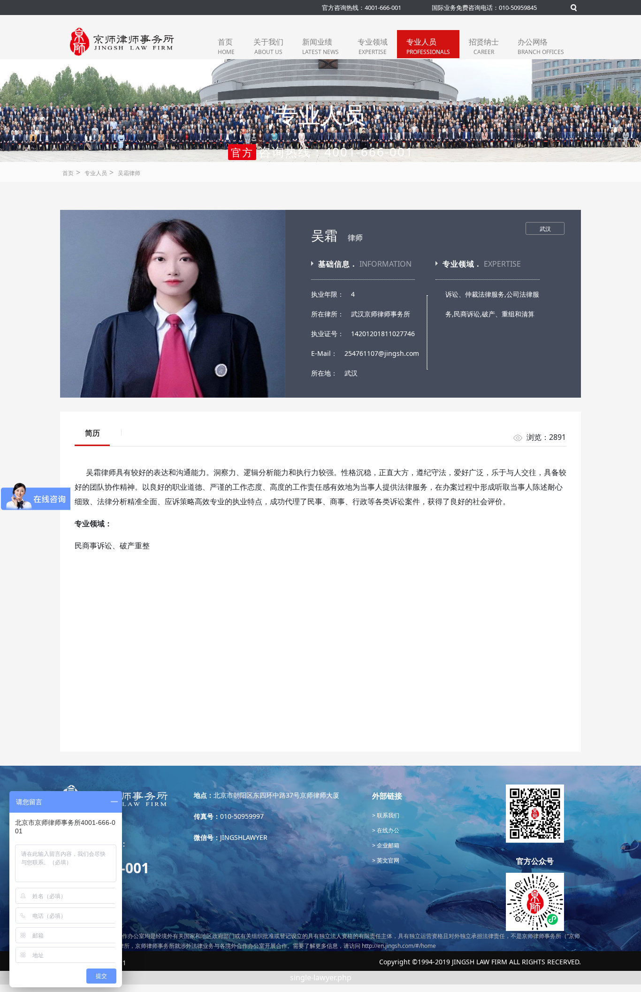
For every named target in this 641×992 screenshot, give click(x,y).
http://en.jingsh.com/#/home (399, 946)
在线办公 (387, 830)
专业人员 (428, 46)
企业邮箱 (387, 845)
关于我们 (268, 46)
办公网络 (541, 46)
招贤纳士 (484, 46)
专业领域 (373, 46)
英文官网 (387, 860)
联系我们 (387, 815)
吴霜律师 (129, 173)
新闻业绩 (320, 46)
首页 (226, 46)
